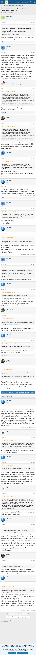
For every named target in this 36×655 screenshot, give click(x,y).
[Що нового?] (30, 2)
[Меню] (2, 2)
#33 (34, 366)
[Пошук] (34, 2)
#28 (34, 234)
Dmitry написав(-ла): (7, 586)
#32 (34, 340)
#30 (34, 289)
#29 (34, 264)
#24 (34, 123)
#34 (34, 407)
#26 (34, 187)
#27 (34, 208)
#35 (34, 437)
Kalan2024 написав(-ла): (8, 212)
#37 (34, 493)
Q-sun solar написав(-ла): (8, 344)
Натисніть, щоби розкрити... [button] (18, 105)
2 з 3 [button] (18, 614)
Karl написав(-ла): (6, 465)
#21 (34, 22)
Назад (12, 614)
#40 (34, 583)
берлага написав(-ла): (7, 91)
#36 (34, 462)
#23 (34, 88)
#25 (34, 158)
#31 (34, 315)
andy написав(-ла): (6, 161)
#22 (34, 52)
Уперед (23, 614)
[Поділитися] (32, 23)
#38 (34, 524)
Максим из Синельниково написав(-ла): (12, 26)
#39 (34, 560)
